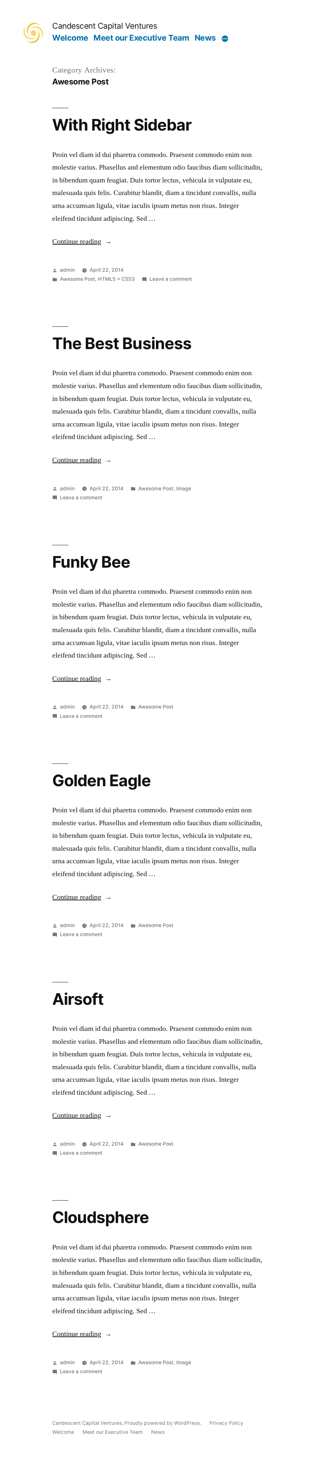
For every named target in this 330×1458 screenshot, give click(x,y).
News (205, 38)
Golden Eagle (101, 780)
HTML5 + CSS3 (116, 279)
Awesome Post (77, 279)
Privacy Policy (226, 1423)
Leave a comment (171, 279)
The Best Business (121, 343)
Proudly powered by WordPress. (163, 1423)
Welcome (70, 38)
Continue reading (82, 241)
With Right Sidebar (121, 124)
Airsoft (77, 999)
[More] (225, 39)
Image (183, 488)
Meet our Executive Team (141, 38)
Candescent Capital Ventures (104, 26)
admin (67, 270)
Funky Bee (91, 562)
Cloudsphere (100, 1217)
